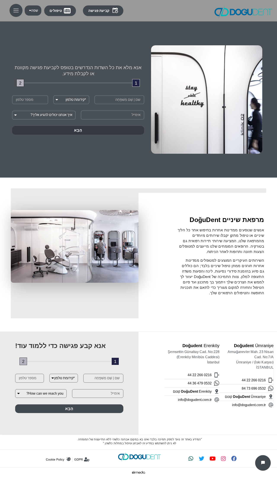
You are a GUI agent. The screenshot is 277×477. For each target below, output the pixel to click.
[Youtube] (212, 458)
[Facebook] (234, 458)
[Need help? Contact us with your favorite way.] (263, 462)
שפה (34, 10)
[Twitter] (201, 458)
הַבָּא (78, 130)
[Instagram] (223, 458)
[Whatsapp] (190, 458)
